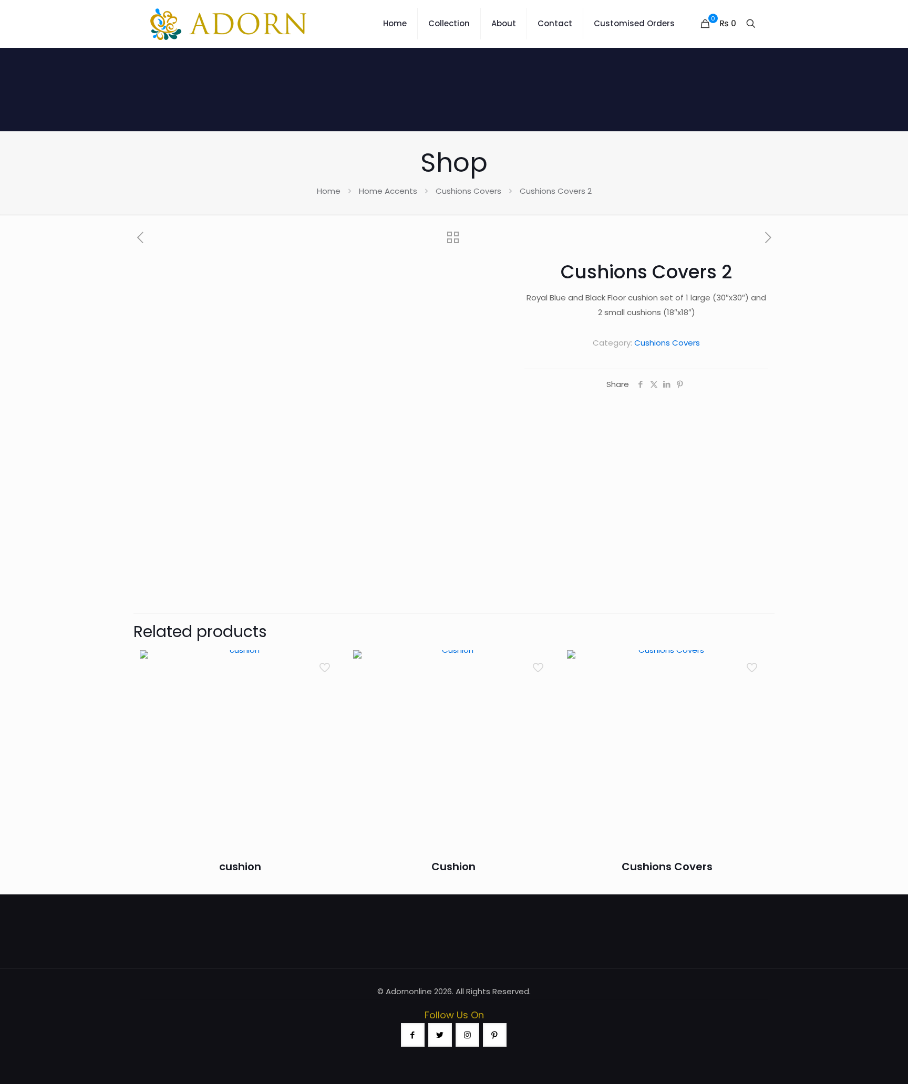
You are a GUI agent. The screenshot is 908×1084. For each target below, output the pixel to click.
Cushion (453, 866)
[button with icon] (413, 1035)
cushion (240, 866)
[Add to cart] (325, 664)
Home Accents (388, 190)
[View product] (325, 687)
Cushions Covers (468, 190)
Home (328, 190)
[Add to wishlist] (325, 710)
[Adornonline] (228, 23)
